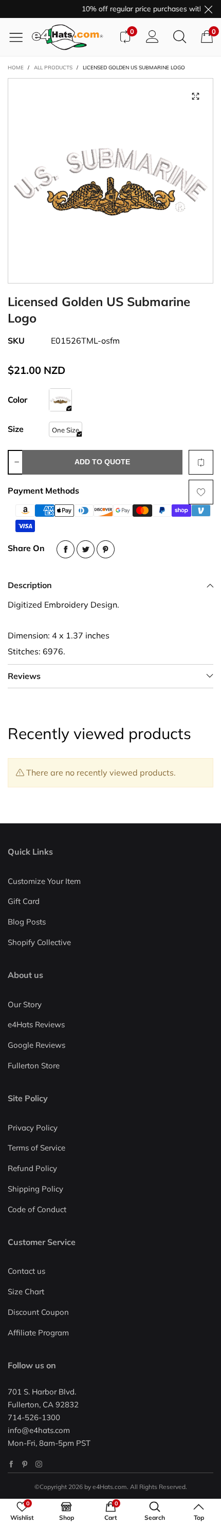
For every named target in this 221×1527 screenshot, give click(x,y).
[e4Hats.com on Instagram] (39, 1464)
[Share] (66, 549)
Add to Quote (102, 462)
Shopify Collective (39, 942)
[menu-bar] (20, 37)
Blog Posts (27, 922)
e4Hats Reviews (36, 1024)
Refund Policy (32, 1168)
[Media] (195, 96)
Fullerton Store (34, 1065)
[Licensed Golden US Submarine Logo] (60, 399)
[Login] (152, 37)
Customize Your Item (44, 881)
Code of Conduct (37, 1209)
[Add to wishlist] (201, 492)
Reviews (24, 676)
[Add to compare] (201, 462)
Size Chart (26, 1291)
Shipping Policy (35, 1189)
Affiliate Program (38, 1332)
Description (30, 585)
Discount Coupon (38, 1312)
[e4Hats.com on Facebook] (11, 1464)
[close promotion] (208, 9)
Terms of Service (36, 1148)
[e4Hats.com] (71, 37)
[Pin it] (106, 549)
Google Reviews (36, 1045)
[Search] (179, 37)
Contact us (26, 1271)
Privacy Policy (33, 1128)
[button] (16, 462)
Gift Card (24, 901)
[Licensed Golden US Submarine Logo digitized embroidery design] (110, 181)
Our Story (25, 1004)
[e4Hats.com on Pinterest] (25, 1464)
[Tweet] (86, 549)
